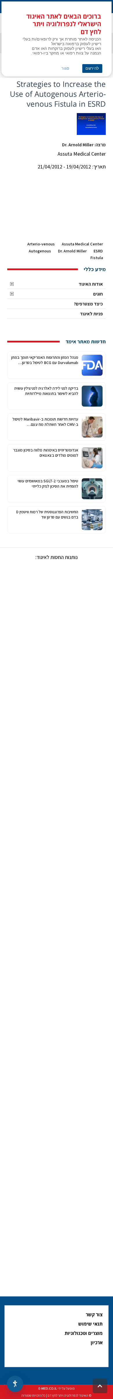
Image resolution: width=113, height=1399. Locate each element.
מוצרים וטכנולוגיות (84, 1333)
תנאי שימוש (90, 1324)
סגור (65, 68)
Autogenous (40, 251)
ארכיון (97, 1342)
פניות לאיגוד (91, 314)
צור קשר (94, 1314)
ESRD (98, 251)
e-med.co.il (48, 1388)
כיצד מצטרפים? (88, 304)
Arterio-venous (41, 244)
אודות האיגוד (91, 284)
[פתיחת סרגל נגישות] (15, 1384)
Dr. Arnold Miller (72, 251)
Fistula (96, 257)
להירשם (92, 68)
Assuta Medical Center (82, 244)
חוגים (98, 294)
